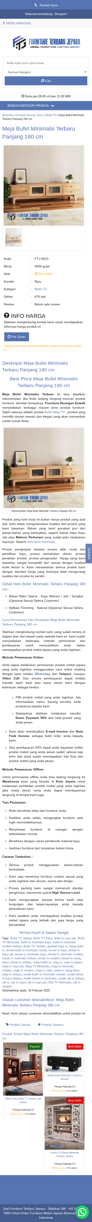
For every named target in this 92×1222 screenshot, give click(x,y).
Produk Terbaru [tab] (52, 1024)
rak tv (5, 982)
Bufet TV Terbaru (34, 946)
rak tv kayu (18, 982)
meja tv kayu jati (13, 966)
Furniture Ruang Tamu (29, 115)
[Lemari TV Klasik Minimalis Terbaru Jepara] (64, 1123)
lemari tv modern (49, 958)
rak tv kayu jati (37, 982)
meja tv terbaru (12, 974)
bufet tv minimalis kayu (36, 942)
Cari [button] (47, 81)
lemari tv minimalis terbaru (19, 958)
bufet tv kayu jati (65, 938)
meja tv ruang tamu (66, 970)
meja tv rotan (44, 970)
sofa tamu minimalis (41, 541)
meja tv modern (24, 970)
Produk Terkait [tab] (19, 1024)
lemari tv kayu (58, 950)
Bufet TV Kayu (42, 938)
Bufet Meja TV (55, 412)
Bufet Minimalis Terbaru (42, 584)
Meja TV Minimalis (37, 966)
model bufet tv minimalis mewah (44, 974)
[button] (82, 1212)
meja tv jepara (73, 962)
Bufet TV (51, 115)
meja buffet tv (42, 962)
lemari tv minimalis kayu (30, 954)
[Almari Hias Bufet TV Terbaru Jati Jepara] (23, 1069)
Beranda (7, 115)
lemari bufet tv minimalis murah (26, 950)
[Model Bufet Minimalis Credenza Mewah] (64, 1057)
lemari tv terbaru (20, 962)
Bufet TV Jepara (20, 938)
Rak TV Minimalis (59, 982)
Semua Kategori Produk (28, 105)
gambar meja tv (57, 946)
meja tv (57, 962)
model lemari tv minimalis (39, 978)
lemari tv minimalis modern (65, 954)
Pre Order (18, 337)
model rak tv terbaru (71, 978)
